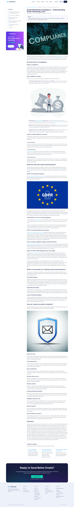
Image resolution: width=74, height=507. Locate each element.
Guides (38, 1)
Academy (42, 1)
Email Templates (37, 494)
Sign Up (61, 1)
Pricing (47, 1)
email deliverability (38, 120)
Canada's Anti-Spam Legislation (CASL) (34, 244)
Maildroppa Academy (60, 488)
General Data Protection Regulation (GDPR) (36, 176)
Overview (35, 488)
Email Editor (36, 496)
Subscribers (36, 491)
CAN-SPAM (30, 170)
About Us (47, 488)
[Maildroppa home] (11, 1)
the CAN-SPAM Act (38, 219)
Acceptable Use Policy (49, 491)
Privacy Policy (58, 491)
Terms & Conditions (59, 493)
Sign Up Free (10, 46)
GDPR (57, 56)
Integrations (36, 499)
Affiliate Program (26, 491)
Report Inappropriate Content (60, 497)
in (12, 493)
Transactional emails (31, 151)
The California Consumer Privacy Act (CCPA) (35, 232)
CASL (62, 56)
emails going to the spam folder (57, 121)
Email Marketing (33, 7)
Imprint (46, 493)
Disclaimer (58, 494)
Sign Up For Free (37, 476)
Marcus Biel (49, 13)
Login (65, 1)
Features (33, 1)
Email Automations (37, 497)
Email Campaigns (37, 493)
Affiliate (50, 1)
